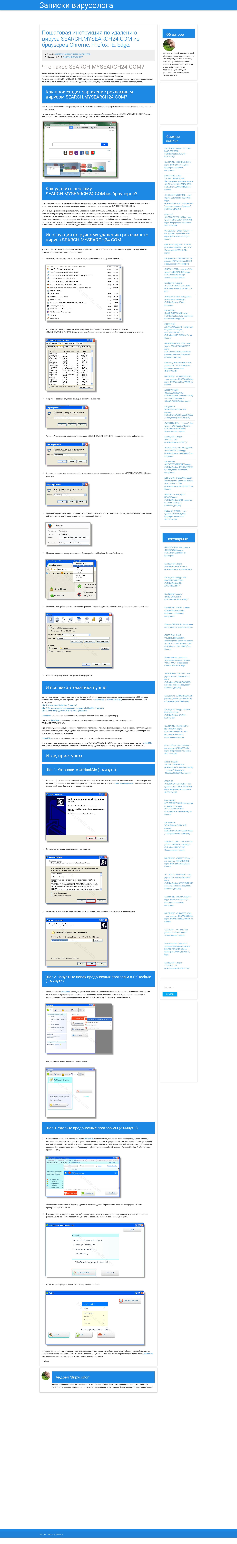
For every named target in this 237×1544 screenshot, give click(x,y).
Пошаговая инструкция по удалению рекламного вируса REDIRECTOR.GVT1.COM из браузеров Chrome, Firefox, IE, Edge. (177, 949)
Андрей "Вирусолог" (73, 57)
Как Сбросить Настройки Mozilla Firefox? (127, 15)
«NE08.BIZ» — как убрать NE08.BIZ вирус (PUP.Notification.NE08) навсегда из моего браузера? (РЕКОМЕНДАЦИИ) (178, 500)
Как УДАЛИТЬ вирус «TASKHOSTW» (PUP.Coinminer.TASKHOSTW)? (177, 966)
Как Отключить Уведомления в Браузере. (87, 15)
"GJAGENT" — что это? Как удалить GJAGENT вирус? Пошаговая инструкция (176, 933)
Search (170, 994)
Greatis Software (114, 699)
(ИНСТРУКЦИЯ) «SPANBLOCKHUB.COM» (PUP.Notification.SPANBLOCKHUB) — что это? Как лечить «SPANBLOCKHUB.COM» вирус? (178, 395)
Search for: (168, 987)
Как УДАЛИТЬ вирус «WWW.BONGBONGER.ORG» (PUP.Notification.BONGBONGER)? (178, 567)
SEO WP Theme (46, 1534)
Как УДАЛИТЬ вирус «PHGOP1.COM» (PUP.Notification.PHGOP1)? (175, 439)
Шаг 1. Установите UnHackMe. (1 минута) (59, 705)
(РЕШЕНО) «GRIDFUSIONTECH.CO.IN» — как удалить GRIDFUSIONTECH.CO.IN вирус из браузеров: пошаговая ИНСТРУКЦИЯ (178, 220)
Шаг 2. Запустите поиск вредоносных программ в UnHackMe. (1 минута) (73, 708)
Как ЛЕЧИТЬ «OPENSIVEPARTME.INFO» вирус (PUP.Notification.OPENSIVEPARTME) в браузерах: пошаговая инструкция (178, 467)
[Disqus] (98, 1428)
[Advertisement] (178, 103)
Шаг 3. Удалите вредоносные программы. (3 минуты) (64, 711)
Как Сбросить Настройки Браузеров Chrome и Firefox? (172, 15)
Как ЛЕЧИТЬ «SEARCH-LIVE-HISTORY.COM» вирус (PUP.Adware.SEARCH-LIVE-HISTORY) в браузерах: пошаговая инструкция (176, 731)
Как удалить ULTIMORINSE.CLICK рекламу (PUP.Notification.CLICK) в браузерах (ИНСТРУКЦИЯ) (178, 261)
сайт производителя (124, 783)
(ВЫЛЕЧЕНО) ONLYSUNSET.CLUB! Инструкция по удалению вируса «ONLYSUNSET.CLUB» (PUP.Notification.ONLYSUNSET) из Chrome (178, 483)
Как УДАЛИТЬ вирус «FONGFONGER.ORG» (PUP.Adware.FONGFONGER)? (176, 597)
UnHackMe (99, 699)
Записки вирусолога (76, 5)
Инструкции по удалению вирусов (72, 54)
